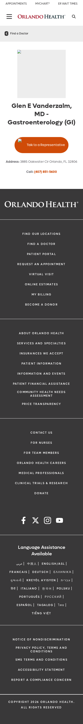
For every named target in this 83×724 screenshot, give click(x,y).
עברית (66, 580)
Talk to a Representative (46, 145)
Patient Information (41, 363)
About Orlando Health (41, 333)
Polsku (63, 588)
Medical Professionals (41, 473)
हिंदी (13, 588)
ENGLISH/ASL (53, 564)
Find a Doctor (19, 33)
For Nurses (42, 443)
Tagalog (45, 605)
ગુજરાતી (15, 580)
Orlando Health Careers (41, 463)
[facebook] (23, 521)
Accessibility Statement (41, 670)
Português (29, 597)
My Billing (41, 294)
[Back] (9, 16)
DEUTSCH (40, 572)
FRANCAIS (18, 572)
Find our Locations (41, 234)
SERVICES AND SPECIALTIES (41, 343)
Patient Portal (41, 254)
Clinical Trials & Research (41, 483)
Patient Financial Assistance (41, 384)
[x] (35, 521)
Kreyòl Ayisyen (41, 580)
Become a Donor (41, 304)
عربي (19, 564)
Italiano (29, 588)
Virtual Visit (41, 274)
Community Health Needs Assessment (41, 394)
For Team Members (41, 453)
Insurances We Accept (41, 353)
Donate (41, 493)
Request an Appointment (41, 264)
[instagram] (47, 521)
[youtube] (59, 521)
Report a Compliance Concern (41, 680)
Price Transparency (41, 404)
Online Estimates (41, 284)
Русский (53, 597)
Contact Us (41, 433)
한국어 (47, 588)
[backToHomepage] (6, 33)
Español (25, 605)
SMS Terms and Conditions (41, 660)
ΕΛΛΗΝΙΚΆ (62, 572)
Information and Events (41, 374)
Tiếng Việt (41, 613)
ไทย (61, 605)
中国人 (32, 564)
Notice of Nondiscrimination (41, 639)
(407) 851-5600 (45, 172)
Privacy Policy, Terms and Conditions (41, 649)
